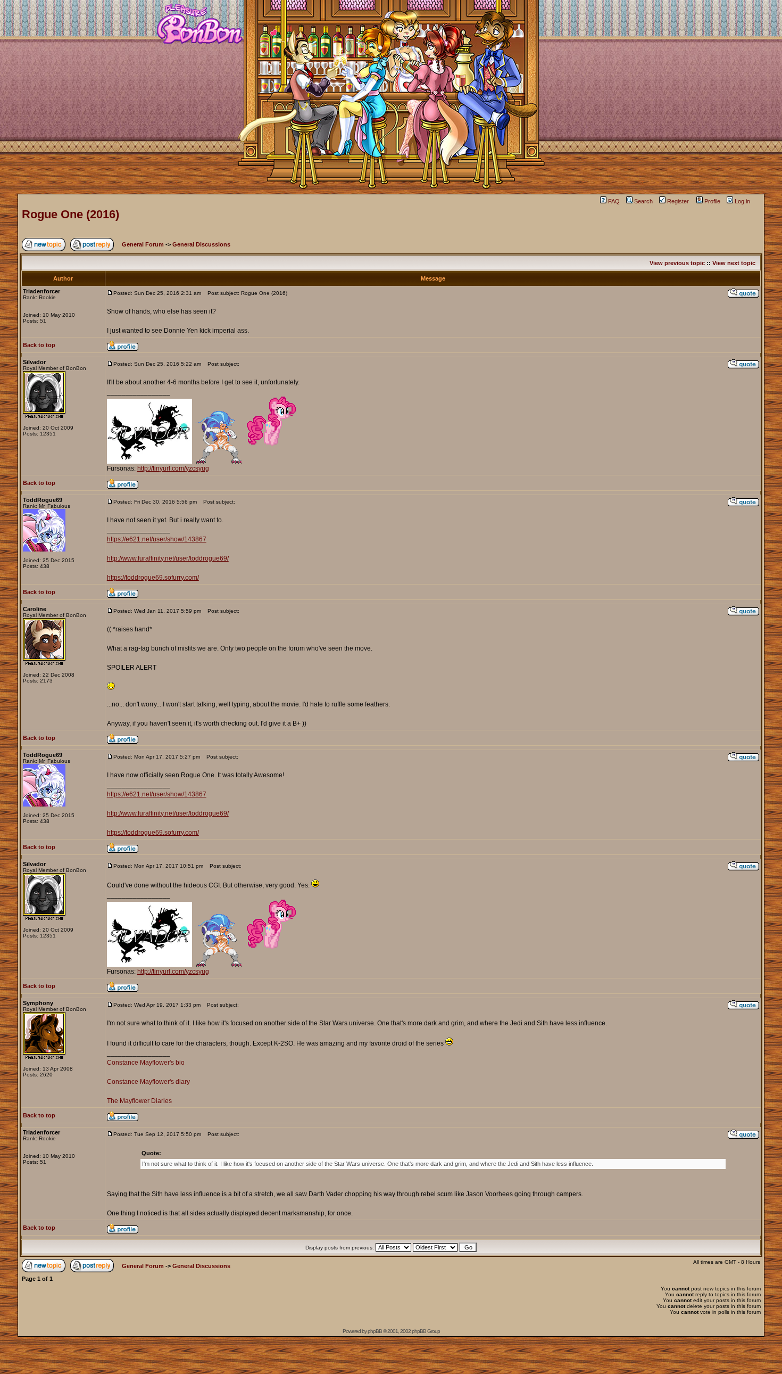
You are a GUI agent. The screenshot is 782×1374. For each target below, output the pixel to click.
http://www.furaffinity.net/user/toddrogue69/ (168, 558)
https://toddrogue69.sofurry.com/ (153, 577)
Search (643, 201)
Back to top (39, 345)
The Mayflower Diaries (139, 1101)
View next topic (733, 263)
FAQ (614, 201)
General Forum (143, 244)
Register (678, 201)
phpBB (375, 1331)
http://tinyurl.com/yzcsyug (173, 468)
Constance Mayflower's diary (148, 1081)
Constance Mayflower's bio (146, 1062)
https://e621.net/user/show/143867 (156, 539)
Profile (712, 201)
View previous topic (677, 263)
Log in (742, 201)
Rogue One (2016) (70, 214)
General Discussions (201, 244)
